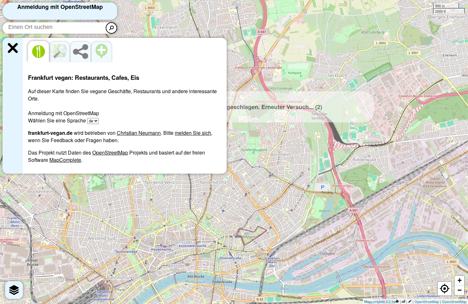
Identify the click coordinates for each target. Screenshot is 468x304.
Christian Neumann (139, 132)
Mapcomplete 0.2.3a (379, 301)
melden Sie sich (193, 132)
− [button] (459, 290)
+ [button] (459, 280)
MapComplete (65, 159)
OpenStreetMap (110, 152)
